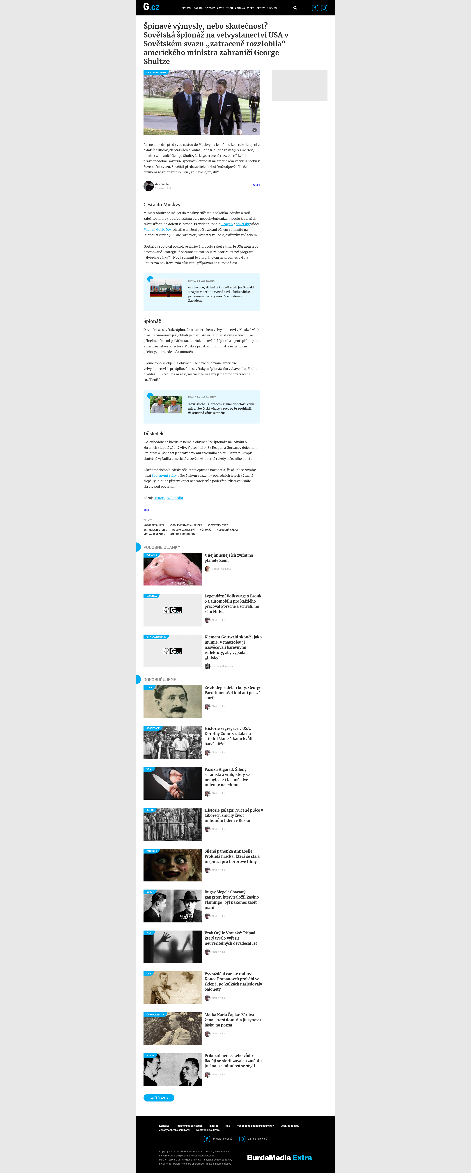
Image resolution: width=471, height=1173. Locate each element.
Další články (159, 1097)
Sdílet (256, 185)
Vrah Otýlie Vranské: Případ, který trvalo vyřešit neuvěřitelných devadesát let (231, 938)
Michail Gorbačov (157, 230)
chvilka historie (156, 529)
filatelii (210, 1163)
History (159, 498)
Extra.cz (182, 1159)
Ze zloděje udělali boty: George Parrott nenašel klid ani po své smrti (233, 692)
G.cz (170, 1155)
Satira (198, 8)
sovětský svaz (218, 525)
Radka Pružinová (221, 568)
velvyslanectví (184, 529)
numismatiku (223, 1163)
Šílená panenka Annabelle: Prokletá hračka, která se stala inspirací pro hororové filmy (232, 856)
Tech (229, 8)
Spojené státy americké (186, 525)
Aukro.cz (166, 1163)
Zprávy (187, 8)
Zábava (240, 8)
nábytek (207, 1159)
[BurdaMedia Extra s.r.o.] (279, 1157)
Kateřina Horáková (222, 665)
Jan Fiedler (162, 184)
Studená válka (228, 529)
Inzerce (213, 1125)
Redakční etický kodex (189, 1125)
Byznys (272, 8)
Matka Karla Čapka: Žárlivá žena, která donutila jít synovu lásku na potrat (233, 1020)
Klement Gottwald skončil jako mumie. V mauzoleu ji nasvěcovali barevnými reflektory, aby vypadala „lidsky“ (233, 647)
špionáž (206, 529)
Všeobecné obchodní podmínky (255, 1125)
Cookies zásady (290, 1125)
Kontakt (164, 1125)
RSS (227, 1125)
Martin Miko (218, 620)
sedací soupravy (223, 1159)
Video (250, 8)
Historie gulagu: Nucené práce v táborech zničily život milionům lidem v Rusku (234, 815)
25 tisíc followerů (257, 1138)
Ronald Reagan (155, 534)
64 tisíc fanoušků (222, 1138)
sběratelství (198, 1163)
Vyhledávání (295, 8)
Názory (210, 8)
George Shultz (154, 525)
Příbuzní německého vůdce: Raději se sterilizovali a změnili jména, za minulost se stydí (233, 1060)
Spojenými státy (164, 476)
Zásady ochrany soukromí (174, 1129)
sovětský (243, 224)
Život (220, 8)
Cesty (260, 8)
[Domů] (151, 8)
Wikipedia (175, 498)
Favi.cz (197, 1159)
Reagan (227, 224)
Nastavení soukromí (208, 1129)
